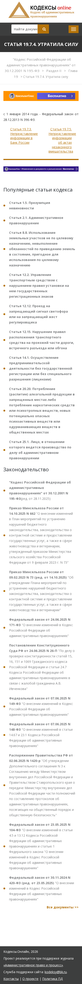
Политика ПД (52, 979)
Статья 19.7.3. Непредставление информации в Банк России (24, 136)
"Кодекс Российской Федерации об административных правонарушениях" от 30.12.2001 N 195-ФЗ (40, 65)
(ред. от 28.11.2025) (40, 490)
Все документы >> (63, 907)
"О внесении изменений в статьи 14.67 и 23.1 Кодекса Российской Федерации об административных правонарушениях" (41, 735)
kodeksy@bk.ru (56, 972)
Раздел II (54, 70)
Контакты (11, 979)
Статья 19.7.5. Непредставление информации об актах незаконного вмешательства (62, 140)
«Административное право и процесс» (33, 965)
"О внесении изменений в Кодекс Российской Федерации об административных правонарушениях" (41, 627)
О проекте (30, 979)
